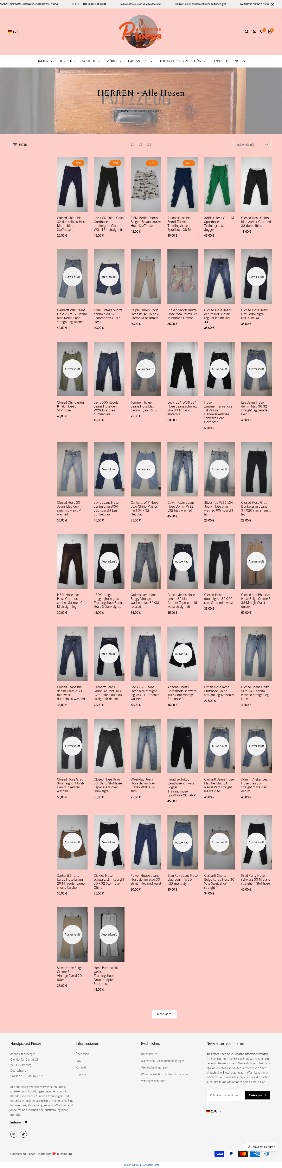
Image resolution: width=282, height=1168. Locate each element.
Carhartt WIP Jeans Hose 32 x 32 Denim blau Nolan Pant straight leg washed (72, 316)
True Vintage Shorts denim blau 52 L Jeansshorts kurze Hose (108, 316)
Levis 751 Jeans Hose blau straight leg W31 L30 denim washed (145, 693)
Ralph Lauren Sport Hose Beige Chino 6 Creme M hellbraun (145, 314)
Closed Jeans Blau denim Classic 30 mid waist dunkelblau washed (71, 693)
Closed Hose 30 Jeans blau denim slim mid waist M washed (69, 508)
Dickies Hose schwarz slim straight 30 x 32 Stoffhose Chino (109, 882)
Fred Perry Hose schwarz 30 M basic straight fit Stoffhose (255, 879)
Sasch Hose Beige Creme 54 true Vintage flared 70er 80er (71, 974)
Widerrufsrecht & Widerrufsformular (165, 1074)
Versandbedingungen (154, 1067)
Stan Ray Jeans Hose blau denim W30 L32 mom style (182, 879)
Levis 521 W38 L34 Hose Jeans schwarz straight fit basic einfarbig (182, 408)
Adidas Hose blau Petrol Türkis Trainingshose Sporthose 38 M (179, 224)
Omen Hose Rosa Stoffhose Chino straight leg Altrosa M (219, 691)
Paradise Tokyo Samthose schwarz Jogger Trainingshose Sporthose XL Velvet (181, 787)
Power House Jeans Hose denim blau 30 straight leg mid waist (146, 879)
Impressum (83, 1074)
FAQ (78, 1061)
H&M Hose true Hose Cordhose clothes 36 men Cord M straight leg (72, 601)
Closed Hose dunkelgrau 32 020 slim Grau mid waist (218, 599)
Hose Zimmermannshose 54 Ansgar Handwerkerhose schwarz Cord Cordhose (218, 412)
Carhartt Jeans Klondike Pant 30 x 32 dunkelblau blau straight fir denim (108, 693)
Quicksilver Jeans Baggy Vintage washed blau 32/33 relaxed (145, 601)
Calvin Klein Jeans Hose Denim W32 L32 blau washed (180, 506)
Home (125, 111)
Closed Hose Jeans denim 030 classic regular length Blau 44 (218, 316)
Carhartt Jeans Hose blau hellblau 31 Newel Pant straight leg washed (219, 785)
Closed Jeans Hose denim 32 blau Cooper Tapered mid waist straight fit (182, 601)
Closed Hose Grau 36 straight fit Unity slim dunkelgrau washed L (71, 785)
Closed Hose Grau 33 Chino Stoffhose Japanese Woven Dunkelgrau (108, 785)
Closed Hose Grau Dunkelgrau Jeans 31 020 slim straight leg (256, 508)
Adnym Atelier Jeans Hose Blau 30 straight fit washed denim (256, 785)
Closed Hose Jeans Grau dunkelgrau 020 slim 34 (255, 314)
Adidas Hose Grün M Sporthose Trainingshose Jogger (219, 224)
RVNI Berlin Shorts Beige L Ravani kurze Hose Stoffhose (146, 222)
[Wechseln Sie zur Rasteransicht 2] (140, 144)
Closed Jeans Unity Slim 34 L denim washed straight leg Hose (255, 693)
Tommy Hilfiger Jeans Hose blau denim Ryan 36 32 (144, 406)
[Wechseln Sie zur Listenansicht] (133, 144)
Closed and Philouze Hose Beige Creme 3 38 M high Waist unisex (256, 601)
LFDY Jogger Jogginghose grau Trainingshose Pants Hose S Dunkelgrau (108, 601)
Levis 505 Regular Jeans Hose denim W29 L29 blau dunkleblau (107, 408)
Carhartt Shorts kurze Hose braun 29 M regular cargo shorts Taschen (71, 882)
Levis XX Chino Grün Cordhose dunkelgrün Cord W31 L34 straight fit (109, 224)
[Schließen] (272, 4)
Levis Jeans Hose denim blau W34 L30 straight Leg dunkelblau (106, 508)
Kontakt (81, 1067)
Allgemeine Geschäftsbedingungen (163, 1061)
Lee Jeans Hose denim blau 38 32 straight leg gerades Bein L (255, 408)
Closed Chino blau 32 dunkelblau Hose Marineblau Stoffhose (71, 224)
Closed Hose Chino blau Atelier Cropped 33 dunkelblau (256, 222)
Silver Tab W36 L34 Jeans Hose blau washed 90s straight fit (218, 508)
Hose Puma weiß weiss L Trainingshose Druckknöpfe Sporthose (106, 976)
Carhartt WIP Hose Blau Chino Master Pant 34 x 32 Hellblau (144, 508)
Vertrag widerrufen (153, 1081)
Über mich (82, 1054)
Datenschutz (149, 1054)
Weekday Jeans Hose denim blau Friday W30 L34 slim (143, 785)
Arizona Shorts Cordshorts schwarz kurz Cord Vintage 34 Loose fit (181, 693)
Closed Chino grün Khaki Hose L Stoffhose (70, 406)
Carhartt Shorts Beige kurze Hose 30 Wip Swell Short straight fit (219, 882)
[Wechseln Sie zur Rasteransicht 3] (149, 144)
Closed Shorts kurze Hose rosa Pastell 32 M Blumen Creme (182, 314)
